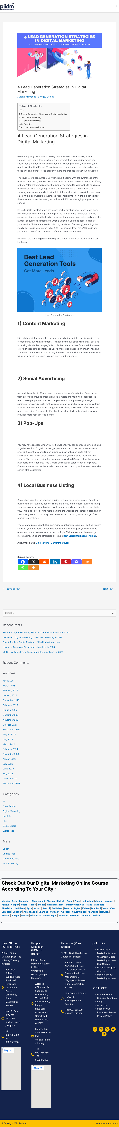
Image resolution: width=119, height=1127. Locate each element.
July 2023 (8, 763)
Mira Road (35, 915)
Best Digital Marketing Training (79, 535)
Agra (29, 908)
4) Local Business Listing (32, 127)
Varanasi (6, 911)
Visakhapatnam (54, 904)
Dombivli (96, 908)
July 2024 (8, 739)
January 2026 (10, 695)
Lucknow (108, 901)
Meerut (68, 908)
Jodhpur (85, 915)
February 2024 (10, 749)
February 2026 (10, 690)
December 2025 (11, 700)
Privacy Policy (104, 1016)
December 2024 (11, 715)
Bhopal (41, 904)
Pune (77, 901)
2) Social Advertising (30, 121)
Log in (6, 848)
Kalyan (86, 908)
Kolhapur (74, 915)
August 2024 (9, 734)
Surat (70, 901)
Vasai (105, 908)
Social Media (9, 825)
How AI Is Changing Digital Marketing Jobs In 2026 (29, 647)
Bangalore (24, 901)
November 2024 (11, 719)
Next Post (109, 588)
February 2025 (10, 705)
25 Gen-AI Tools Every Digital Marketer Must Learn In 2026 (33, 652)
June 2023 (8, 768)
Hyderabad (88, 901)
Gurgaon (54, 911)
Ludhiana (20, 908)
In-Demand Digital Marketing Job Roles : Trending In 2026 (32, 637)
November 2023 (11, 754)
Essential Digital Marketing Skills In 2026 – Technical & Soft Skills (36, 632)
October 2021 (10, 778)
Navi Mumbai (79, 911)
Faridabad (57, 908)
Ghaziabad (7, 908)
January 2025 (10, 710)
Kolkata (61, 901)
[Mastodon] (76, 561)
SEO (5, 821)
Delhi (14, 901)
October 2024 (10, 724)
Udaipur (96, 915)
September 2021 (11, 783)
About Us (102, 1005)
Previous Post (11, 588)
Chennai (51, 901)
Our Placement (104, 994)
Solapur (15, 915)
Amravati (63, 915)
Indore (23, 904)
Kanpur (5, 904)
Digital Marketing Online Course (72, 883)
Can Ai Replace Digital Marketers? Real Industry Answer (32, 642)
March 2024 (9, 744)
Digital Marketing (27, 96)
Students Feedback (107, 998)
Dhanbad (43, 911)
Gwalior (6, 915)
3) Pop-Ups (26, 124)
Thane (32, 904)
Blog (99, 1001)
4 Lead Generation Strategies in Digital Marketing (44, 114)
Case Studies (10, 806)
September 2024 (11, 729)
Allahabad (93, 911)
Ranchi (46, 908)
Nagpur (15, 904)
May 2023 (8, 773)
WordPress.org (10, 863)
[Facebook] (23, 561)
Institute (7, 816)
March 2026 (9, 685)
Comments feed (11, 858)
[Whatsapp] (23, 567)
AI (4, 801)
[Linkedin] (55, 561)
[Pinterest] (66, 561)
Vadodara (99, 904)
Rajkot (77, 908)
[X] (33, 561)
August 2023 (9, 759)
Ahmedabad (38, 901)
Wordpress (8, 830)
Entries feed (9, 853)
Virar (113, 908)
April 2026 (8, 680)
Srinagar (17, 911)
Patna (89, 904)
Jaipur (98, 901)
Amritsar (65, 911)
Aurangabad (30, 911)
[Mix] (87, 561)
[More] (33, 567)
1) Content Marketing (31, 117)
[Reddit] (44, 561)
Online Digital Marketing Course (53, 542)
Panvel (25, 915)
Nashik (37, 908)
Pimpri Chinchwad (74, 904)
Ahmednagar (50, 915)
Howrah (104, 911)
